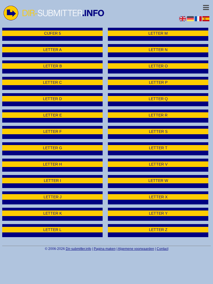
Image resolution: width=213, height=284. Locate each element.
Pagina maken (105, 249)
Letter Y (158, 213)
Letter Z (158, 229)
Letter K (52, 213)
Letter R (158, 115)
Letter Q (158, 99)
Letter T (158, 148)
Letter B (52, 66)
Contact (162, 249)
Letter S (158, 131)
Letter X (158, 197)
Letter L (52, 229)
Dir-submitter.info (78, 249)
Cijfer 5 (52, 33)
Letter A (52, 49)
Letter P (158, 82)
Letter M (158, 33)
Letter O (158, 66)
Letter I (52, 180)
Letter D (52, 99)
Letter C (52, 82)
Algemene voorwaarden (136, 249)
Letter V (158, 164)
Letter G (52, 148)
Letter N (158, 49)
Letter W (158, 180)
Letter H (52, 164)
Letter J (53, 197)
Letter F (52, 131)
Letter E (52, 115)
